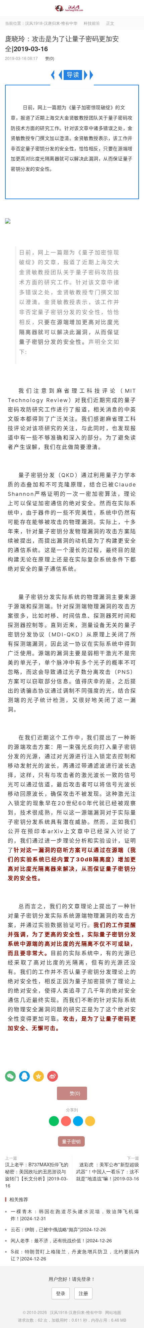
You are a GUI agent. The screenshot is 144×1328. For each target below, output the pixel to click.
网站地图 (113, 1312)
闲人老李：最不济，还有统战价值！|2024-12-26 (61, 1240)
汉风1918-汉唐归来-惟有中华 (72, 8)
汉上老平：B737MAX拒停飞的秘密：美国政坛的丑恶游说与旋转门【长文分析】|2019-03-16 (36, 1175)
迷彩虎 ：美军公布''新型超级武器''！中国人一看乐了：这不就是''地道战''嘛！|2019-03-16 (107, 1171)
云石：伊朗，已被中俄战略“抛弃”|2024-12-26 (58, 1229)
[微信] (10, 1076)
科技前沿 (92, 23)
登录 (60, 1293)
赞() (48, 58)
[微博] (52, 1076)
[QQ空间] (38, 1076)
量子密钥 (71, 1141)
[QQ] (24, 1076)
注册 (83, 1293)
